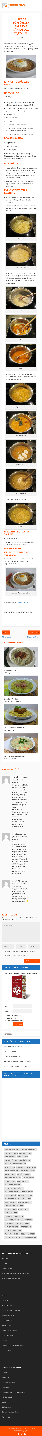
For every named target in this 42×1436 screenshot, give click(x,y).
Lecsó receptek (11, 1202)
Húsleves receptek (12, 1171)
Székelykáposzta (8, 1315)
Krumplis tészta (8, 1305)
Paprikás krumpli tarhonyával (12, 1345)
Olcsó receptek (11, 1209)
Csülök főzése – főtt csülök (23, 1061)
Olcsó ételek (23, 1209)
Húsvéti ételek (28, 1178)
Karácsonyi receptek (13, 1185)
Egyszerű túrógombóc (10, 1412)
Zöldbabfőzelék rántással (14, 728)
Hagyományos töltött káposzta (13, 1392)
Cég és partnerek (8, 1268)
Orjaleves (5, 1377)
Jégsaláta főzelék (11, 699)
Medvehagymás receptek (14, 1206)
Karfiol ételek (22, 1181)
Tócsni (4, 1340)
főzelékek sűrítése (22, 603)
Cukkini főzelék (10, 670)
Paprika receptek (11, 1213)
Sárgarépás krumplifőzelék (14, 756)
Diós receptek (10, 1157)
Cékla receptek (25, 1153)
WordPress (14, 1428)
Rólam (4, 1263)
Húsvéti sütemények (13, 1178)
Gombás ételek (24, 1160)
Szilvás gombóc (7, 1407)
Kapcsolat (5, 1258)
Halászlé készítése (8, 1382)
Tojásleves (6, 1300)
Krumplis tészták (25, 1195)
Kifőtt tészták (11, 1195)
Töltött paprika (7, 1397)
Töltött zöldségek (12, 1237)
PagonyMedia (25, 1431)
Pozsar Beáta (9, 1046)
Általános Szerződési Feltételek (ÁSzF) (15, 1273)
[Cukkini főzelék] (21, 657)
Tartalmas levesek (12, 1234)
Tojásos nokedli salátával (11, 1310)
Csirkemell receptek (28, 1150)
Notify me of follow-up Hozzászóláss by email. (20, 952)
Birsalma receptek (12, 1150)
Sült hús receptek (12, 1227)
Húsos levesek (10, 1174)
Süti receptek (25, 1227)
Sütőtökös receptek (13, 1230)
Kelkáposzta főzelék (9, 1330)
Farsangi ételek (11, 1160)
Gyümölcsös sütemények (26, 1167)
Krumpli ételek (10, 1199)
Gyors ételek (10, 1167)
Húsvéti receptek (24, 1174)
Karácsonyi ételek (12, 1192)
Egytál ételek (22, 1157)
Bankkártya (19, 1046)
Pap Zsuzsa (8, 1061)
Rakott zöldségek (12, 1220)
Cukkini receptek (11, 1153)
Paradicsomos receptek (14, 1216)
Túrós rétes (6, 1417)
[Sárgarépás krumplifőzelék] (21, 743)
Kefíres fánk (6, 1350)
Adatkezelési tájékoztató (11, 1278)
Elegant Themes (30, 1428)
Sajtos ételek (10, 1223)
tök (15, 102)
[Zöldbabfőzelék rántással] (21, 714)
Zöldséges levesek (29, 1237)
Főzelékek (21, 37)
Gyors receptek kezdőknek (15, 1164)
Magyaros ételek (24, 1202)
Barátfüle (15, 1051)
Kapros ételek (10, 1181)
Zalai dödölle (6, 1325)
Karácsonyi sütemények (14, 1188)
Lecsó (4, 1402)
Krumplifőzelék (7, 1335)
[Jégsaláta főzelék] (21, 686)
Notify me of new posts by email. (16, 956)
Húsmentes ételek (28, 1171)
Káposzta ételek (24, 1199)
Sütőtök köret (7, 1320)
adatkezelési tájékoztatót (14, 1020)
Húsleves (5, 1372)
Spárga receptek (23, 1223)
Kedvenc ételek (27, 1192)
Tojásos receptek (28, 1234)
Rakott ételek (26, 1220)
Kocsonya (5, 1387)
